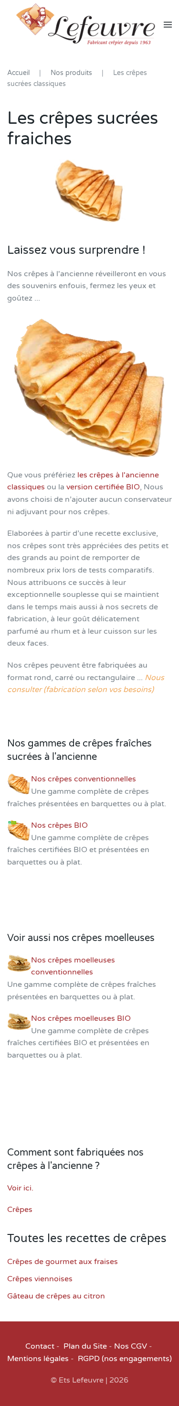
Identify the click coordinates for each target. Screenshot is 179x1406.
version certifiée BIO (103, 487)
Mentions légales (38, 1358)
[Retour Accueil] (85, 24)
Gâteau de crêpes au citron (56, 1296)
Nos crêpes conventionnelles (83, 779)
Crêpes (19, 1209)
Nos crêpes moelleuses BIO (81, 1018)
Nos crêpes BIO (59, 825)
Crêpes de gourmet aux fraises (62, 1261)
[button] (168, 24)
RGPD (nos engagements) (125, 1358)
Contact (39, 1346)
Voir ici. (20, 1188)
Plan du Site (85, 1346)
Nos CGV (130, 1346)
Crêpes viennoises (40, 1279)
